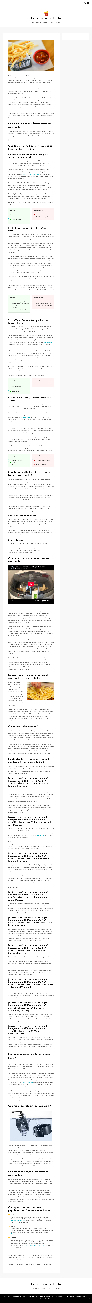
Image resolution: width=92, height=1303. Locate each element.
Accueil (6, 3)
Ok (46, 1300)
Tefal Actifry (15, 1234)
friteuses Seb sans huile (18, 1220)
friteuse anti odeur (27, 1082)
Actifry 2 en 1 (48, 342)
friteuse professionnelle (24, 89)
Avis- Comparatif (31, 3)
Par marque (15, 3)
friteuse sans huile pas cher (31, 174)
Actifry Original (25, 417)
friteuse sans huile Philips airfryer (35, 1245)
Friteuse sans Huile (46, 18)
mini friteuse (40, 835)
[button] (85, 3)
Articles (45, 3)
